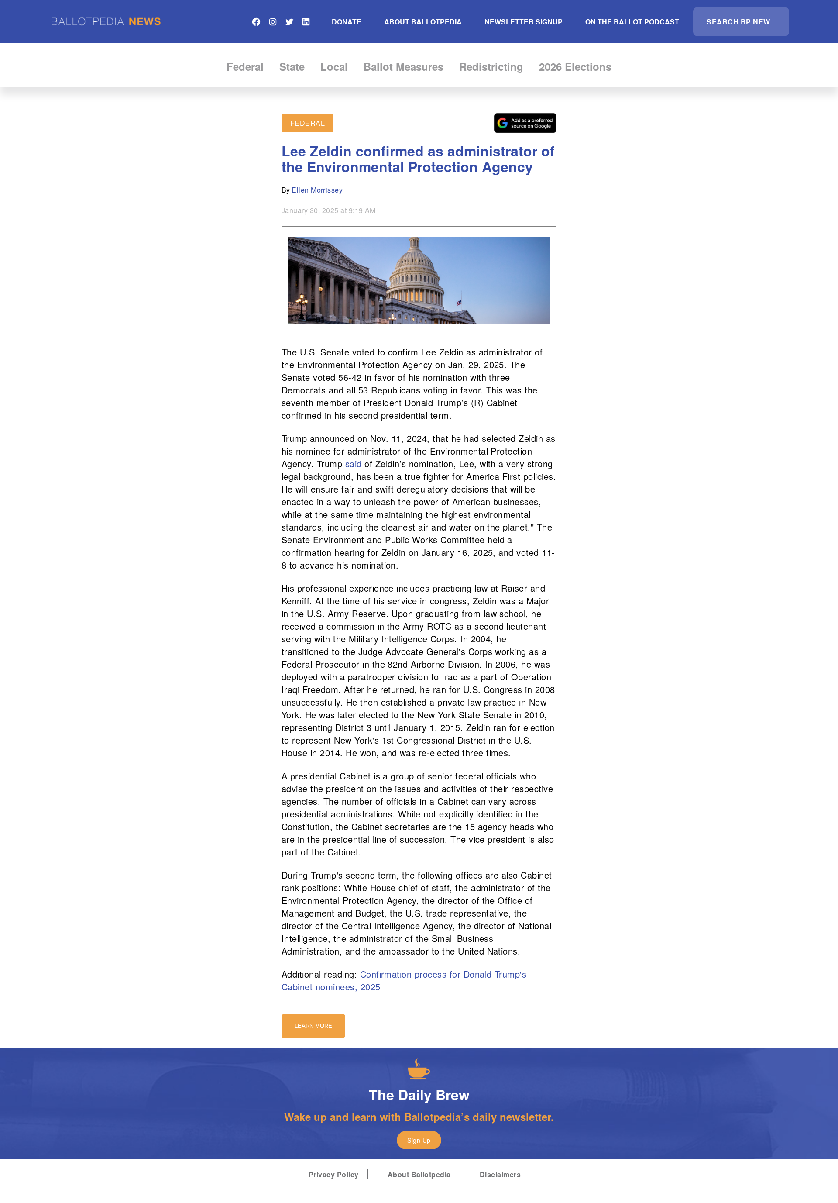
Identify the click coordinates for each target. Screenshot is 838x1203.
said (353, 463)
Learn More (313, 1026)
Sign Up (418, 1140)
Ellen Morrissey (317, 190)
